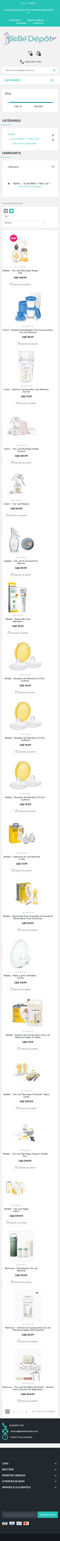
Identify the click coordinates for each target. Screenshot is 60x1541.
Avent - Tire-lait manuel (16, 504)
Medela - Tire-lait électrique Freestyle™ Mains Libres (26, 1095)
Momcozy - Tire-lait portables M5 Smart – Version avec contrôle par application (27, 1388)
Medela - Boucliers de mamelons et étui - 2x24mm (25, 798)
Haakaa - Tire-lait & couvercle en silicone (21, 562)
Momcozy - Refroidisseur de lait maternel (21, 1269)
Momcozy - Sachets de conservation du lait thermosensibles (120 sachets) (28, 1328)
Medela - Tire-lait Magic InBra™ (16, 1210)
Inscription (22, 23)
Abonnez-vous (47, 1514)
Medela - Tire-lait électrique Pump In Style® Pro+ (25, 1155)
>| (26, 1412)
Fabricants (13, 167)
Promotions (14, 20)
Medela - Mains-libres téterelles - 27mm (20, 976)
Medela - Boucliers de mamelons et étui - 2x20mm (25, 739)
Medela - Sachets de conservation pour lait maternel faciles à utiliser (28, 1036)
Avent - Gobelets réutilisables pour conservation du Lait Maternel (28, 331)
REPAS (11, 134)
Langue (23, 3)
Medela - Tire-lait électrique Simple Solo (20, 271)
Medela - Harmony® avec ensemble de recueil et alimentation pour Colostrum (28, 917)
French (31, 3)
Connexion (38, 23)
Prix (8, 94)
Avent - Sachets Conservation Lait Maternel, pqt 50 (26, 390)
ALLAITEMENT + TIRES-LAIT (24, 139)
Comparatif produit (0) (12, 203)
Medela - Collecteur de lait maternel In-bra (21, 857)
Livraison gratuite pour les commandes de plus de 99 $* (29, 11)
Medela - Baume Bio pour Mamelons (17, 620)
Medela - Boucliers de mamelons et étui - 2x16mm (25, 679)
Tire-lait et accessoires (24, 143)
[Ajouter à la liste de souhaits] (16, 237)
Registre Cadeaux (35, 20)
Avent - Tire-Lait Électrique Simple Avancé (21, 450)
